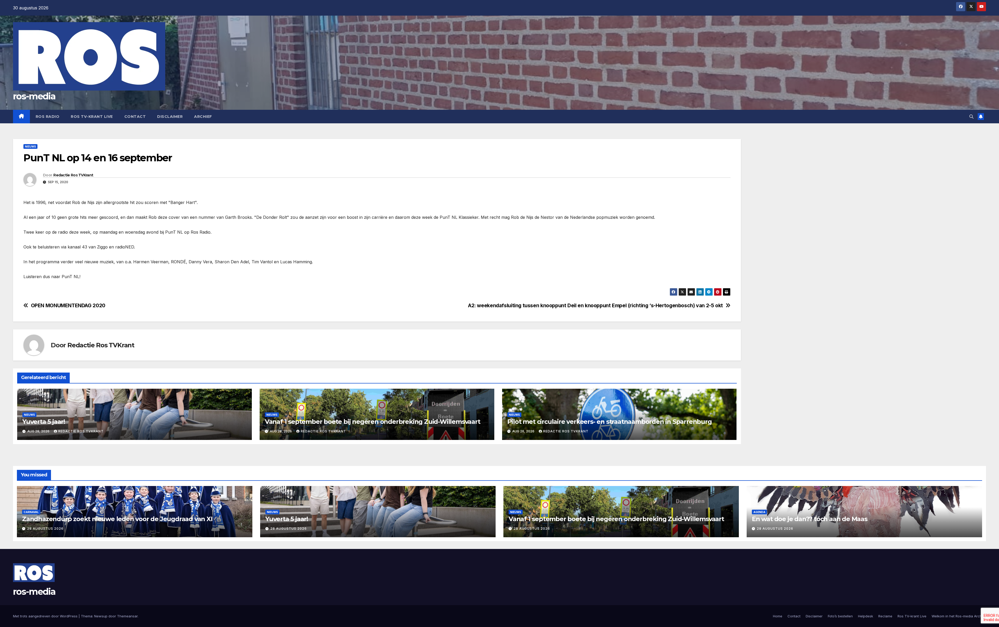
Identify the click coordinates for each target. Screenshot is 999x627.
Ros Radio (48, 116)
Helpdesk (865, 616)
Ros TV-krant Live (92, 116)
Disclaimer (170, 116)
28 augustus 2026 (45, 528)
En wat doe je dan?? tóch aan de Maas (809, 519)
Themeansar (127, 616)
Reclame (885, 616)
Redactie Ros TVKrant (73, 175)
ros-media (34, 96)
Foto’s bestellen (840, 616)
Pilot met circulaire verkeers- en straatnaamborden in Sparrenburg (609, 421)
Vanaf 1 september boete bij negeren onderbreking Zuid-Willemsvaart (372, 421)
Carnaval (31, 512)
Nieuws (30, 146)
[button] (971, 116)
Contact (135, 116)
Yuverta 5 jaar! (43, 421)
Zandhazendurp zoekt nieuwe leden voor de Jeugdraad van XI (117, 519)
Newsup (100, 616)
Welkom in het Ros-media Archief (959, 616)
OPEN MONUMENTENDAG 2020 (68, 306)
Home (777, 616)
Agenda (759, 512)
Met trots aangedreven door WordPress (46, 616)
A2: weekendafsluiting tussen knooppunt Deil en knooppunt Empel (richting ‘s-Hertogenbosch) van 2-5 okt (595, 306)
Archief (203, 116)
